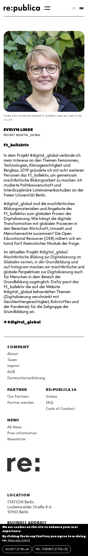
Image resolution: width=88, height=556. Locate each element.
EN (81, 8)
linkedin (42, 484)
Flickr (50, 484)
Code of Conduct (60, 408)
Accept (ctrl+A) (17, 549)
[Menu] (47, 8)
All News (14, 427)
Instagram (18, 484)
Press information (22, 433)
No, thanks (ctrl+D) (52, 549)
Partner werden (20, 402)
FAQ (49, 402)
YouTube (10, 484)
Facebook (66, 484)
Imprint (13, 365)
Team (12, 359)
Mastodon (34, 484)
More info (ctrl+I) (19, 540)
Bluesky (26, 484)
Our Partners (18, 396)
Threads (58, 484)
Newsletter (16, 439)
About (12, 353)
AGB (11, 371)
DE (74, 8)
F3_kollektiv (16, 145)
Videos (51, 396)
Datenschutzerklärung (26, 378)
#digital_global (24, 322)
